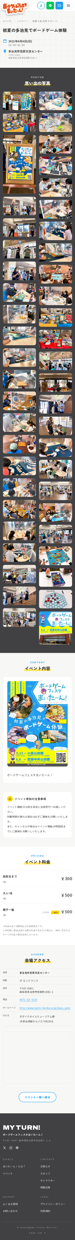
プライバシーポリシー (53, 1204)
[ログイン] (41, 5)
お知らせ (45, 1166)
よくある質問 (10, 1204)
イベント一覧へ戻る (37, 1097)
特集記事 (45, 1187)
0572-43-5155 (28, 999)
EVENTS (22, 21)
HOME (9, 21)
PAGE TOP (35, 1233)
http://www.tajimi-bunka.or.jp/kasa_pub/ (45, 1008)
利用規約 (45, 1211)
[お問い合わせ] (59, 5)
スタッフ (45, 1173)
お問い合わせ (10, 1211)
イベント (8, 1173)
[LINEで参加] (50, 5)
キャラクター (47, 1180)
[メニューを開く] (68, 5)
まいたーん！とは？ (14, 1166)
